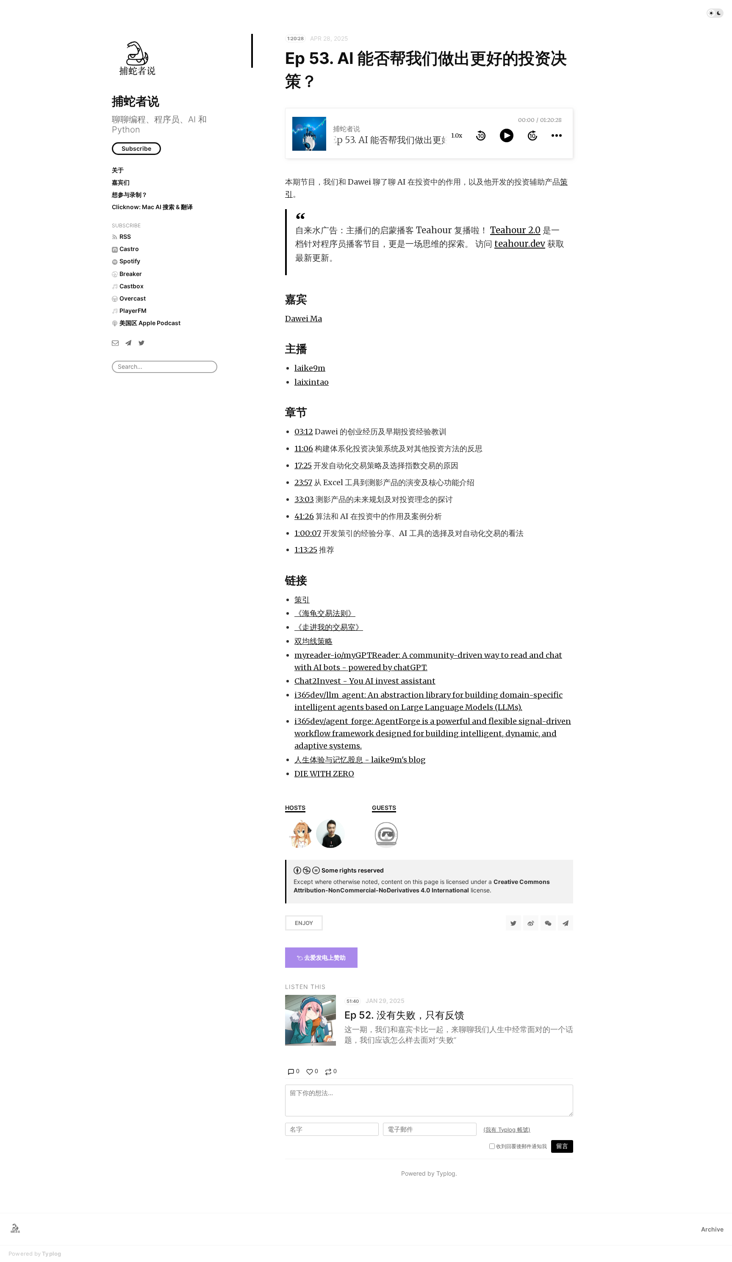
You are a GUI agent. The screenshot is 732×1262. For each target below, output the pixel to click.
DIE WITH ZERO (324, 774)
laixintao (311, 382)
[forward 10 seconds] (532, 135)
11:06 (303, 448)
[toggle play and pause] (507, 135)
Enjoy (304, 923)
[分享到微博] (530, 923)
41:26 (304, 516)
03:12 (303, 431)
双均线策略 (313, 641)
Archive (712, 1229)
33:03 (304, 499)
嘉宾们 (121, 182)
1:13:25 (305, 550)
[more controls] (556, 135)
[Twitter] (141, 343)
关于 (118, 170)
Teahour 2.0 (515, 230)
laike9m (309, 368)
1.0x (456, 135)
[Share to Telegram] (565, 923)
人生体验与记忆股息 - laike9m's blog (360, 760)
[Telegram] (128, 343)
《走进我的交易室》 (328, 627)
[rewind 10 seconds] (480, 135)
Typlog (51, 1253)
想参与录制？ (129, 194)
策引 (302, 600)
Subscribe (136, 148)
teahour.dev (519, 243)
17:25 (303, 465)
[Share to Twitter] (513, 923)
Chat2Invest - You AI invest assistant (364, 681)
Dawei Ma (303, 318)
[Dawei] (386, 833)
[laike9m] (299, 833)
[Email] (115, 343)
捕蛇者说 (135, 101)
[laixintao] (330, 833)
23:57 (303, 482)
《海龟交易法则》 (324, 613)
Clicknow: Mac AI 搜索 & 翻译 (152, 206)
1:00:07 (307, 533)
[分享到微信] (548, 923)
